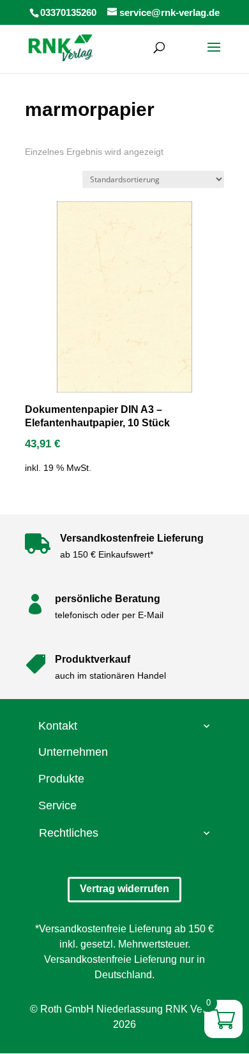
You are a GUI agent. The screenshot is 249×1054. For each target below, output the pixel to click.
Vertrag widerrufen (124, 888)
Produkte (61, 778)
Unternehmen (73, 752)
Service (57, 805)
